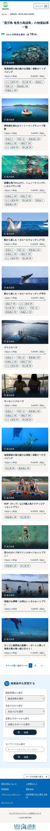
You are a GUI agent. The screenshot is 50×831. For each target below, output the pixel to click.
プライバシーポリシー (11, 794)
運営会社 (30, 789)
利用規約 (5, 789)
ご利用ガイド (32, 783)
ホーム (4, 14)
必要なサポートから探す (17, 718)
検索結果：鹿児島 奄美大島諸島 (22, 14)
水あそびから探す (14, 705)
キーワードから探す (15, 743)
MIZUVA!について (9, 783)
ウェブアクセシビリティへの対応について (25, 813)
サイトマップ (7, 802)
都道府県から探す (14, 692)
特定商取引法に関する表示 (36, 796)
